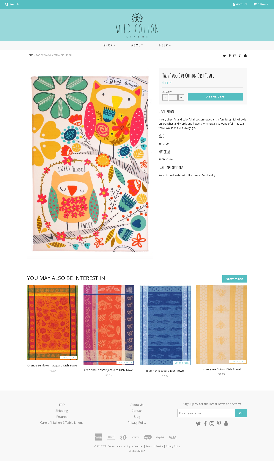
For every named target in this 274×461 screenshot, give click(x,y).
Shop (108, 45)
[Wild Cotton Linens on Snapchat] (245, 55)
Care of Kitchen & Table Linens (61, 423)
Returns (61, 417)
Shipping (62, 411)
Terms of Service (154, 446)
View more (234, 279)
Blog (137, 417)
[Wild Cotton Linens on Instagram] (234, 55)
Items (263, 4)
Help (163, 45)
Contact (137, 411)
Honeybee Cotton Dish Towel (221, 369)
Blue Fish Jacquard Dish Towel (165, 370)
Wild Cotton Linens (112, 446)
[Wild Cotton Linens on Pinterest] (240, 55)
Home (30, 55)
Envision (140, 450)
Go (241, 413)
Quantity (166, 92)
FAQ (62, 405)
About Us (137, 405)
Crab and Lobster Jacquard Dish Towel (108, 370)
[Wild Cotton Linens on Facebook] (230, 55)
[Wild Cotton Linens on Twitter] (224, 55)
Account (241, 4)
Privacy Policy (137, 423)
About (137, 45)
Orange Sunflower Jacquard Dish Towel (52, 365)
